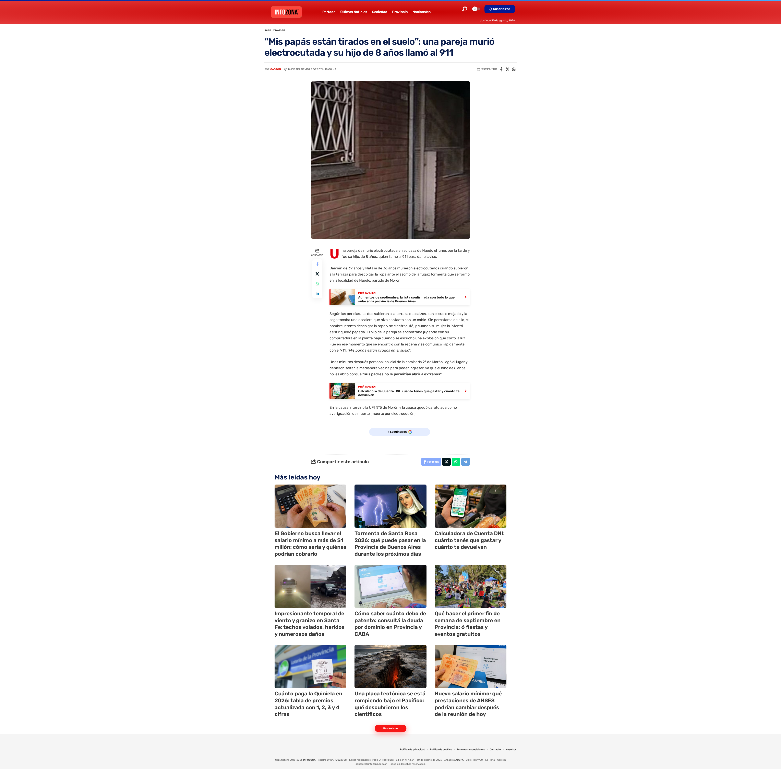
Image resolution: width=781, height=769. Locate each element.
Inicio (267, 30)
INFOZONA (309, 759)
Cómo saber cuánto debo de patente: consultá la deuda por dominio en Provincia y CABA (390, 623)
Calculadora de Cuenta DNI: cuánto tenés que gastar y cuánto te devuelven (470, 540)
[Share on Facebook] (501, 69)
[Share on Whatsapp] (514, 69)
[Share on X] (507, 69)
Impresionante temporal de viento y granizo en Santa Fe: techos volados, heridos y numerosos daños (310, 623)
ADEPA (459, 759)
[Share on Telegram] (465, 462)
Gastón (275, 69)
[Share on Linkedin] (317, 293)
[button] (464, 9)
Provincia (279, 30)
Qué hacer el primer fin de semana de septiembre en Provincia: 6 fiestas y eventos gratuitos (468, 623)
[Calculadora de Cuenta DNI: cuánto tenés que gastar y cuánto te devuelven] (470, 506)
